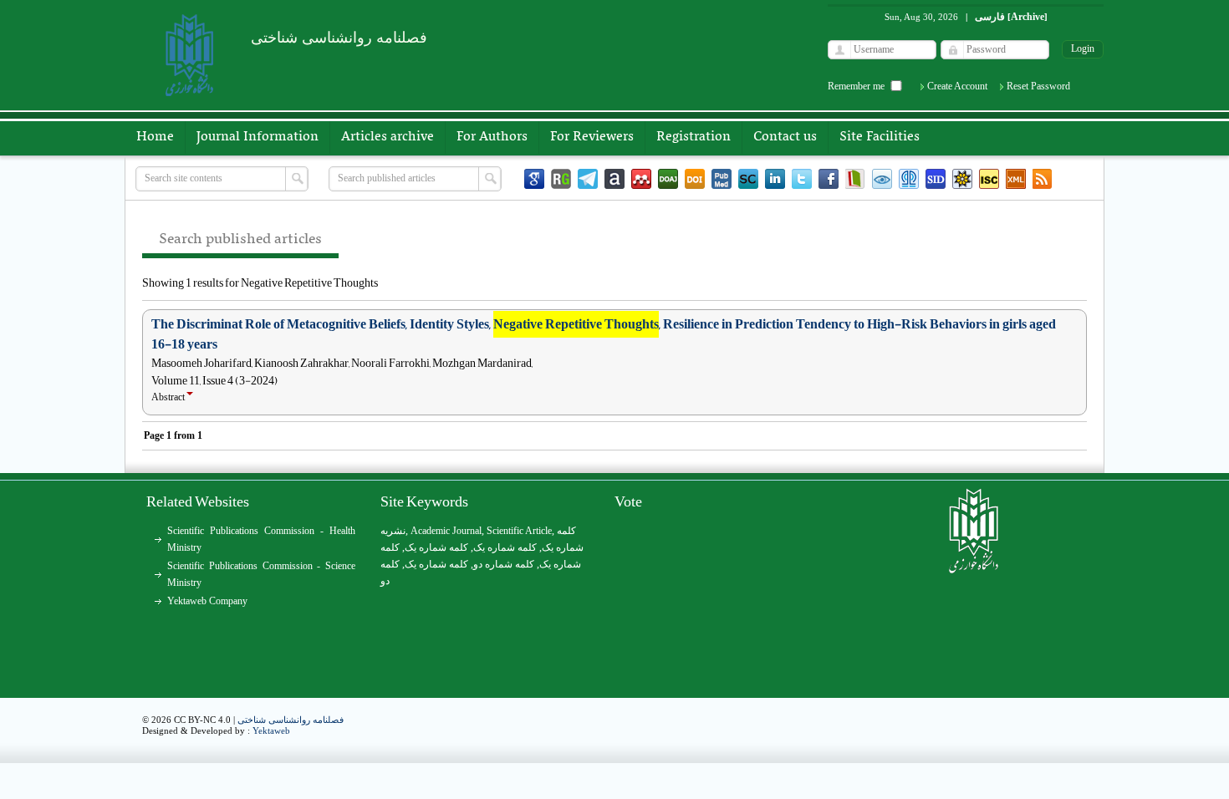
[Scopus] (748, 179)
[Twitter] (802, 179)
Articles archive (387, 137)
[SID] (936, 179)
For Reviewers (592, 137)
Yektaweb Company (207, 601)
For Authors (492, 137)
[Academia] (614, 179)
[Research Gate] (561, 179)
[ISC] (989, 179)
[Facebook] (828, 179)
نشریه (392, 531)
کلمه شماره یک (436, 547)
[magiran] (855, 179)
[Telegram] (588, 179)
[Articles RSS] (1043, 179)
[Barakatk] (909, 179)
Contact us (785, 137)
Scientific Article (519, 531)
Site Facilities (879, 137)
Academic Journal (446, 531)
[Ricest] (962, 179)
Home (155, 137)
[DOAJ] (668, 179)
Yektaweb (271, 730)
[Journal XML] (1016, 179)
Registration (693, 137)
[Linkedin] (775, 179)
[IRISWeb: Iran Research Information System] (882, 179)
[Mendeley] (641, 179)
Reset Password (1038, 86)
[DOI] (695, 179)
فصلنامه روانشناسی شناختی (290, 720)
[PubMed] (721, 179)
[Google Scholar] (534, 179)
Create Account (957, 86)
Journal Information (257, 137)
